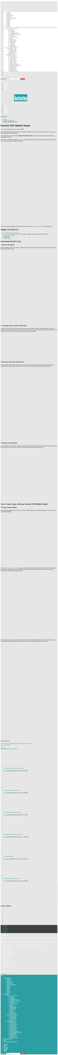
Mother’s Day (13, 39)
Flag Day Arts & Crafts (25, 743)
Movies (8, 19)
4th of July (12, 43)
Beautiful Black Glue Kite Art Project (13, 834)
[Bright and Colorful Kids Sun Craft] (30, 869)
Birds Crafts (12, 69)
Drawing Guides (8, 72)
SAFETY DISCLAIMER (10, 962)
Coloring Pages (7, 11)
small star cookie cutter (9, 235)
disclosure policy (38, 226)
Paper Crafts (13, 56)
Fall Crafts (12, 53)
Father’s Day (13, 42)
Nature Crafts (13, 62)
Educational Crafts (14, 64)
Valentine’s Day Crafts (15, 34)
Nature (8, 24)
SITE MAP (6, 966)
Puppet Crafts (13, 66)
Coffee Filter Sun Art (9, 856)
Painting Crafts (13, 68)
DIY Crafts (6, 27)
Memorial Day (13, 41)
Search (22, 78)
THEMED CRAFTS (12, 54)
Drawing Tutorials (8, 951)
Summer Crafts (13, 51)
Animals (9, 12)
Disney (8, 22)
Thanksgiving (13, 46)
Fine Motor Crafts (15, 743)
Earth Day (12, 35)
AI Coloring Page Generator (10, 75)
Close (2, 975)
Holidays (9, 14)
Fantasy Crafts (13, 61)
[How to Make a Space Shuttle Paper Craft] (30, 758)
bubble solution (7, 238)
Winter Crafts (13, 49)
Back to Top (3, 974)
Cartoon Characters (11, 18)
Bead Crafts (12, 58)
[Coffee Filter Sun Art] (30, 846)
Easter (11, 38)
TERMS (6, 963)
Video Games (10, 15)
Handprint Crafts (14, 70)
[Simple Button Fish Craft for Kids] (30, 780)
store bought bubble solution (12, 568)
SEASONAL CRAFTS (12, 47)
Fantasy (8, 26)
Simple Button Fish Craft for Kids (12, 790)
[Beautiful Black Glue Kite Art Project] (30, 824)
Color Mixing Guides (9, 953)
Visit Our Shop (7, 954)
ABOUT (6, 961)
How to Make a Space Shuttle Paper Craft (14, 768)
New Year (12, 31)
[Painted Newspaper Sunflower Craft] (30, 802)
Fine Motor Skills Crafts (15, 65)
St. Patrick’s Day (14, 37)
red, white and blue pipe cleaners (11, 232)
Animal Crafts (13, 60)
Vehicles (9, 20)
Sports (8, 23)
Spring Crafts (13, 50)
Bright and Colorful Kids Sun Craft (12, 878)
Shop (5, 73)
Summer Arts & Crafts (6, 743)
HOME (5, 959)
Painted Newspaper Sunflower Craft (12, 812)
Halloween (12, 45)
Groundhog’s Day (14, 33)
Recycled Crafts (13, 57)
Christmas (12, 30)
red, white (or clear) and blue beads (12, 234)
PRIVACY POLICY (9, 965)
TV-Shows (9, 16)
